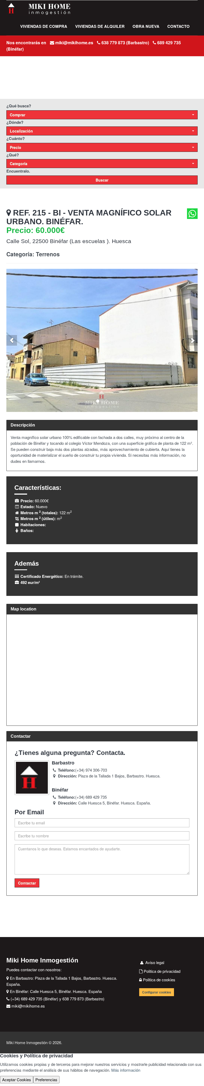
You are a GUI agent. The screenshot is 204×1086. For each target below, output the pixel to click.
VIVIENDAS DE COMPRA (43, 26)
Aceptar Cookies (16, 1079)
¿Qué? (12, 155)
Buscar (102, 180)
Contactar (27, 883)
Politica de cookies (158, 979)
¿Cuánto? (15, 138)
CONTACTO (178, 26)
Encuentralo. (18, 171)
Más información (125, 1070)
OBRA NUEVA (146, 26)
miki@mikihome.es (74, 42)
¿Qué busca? (18, 106)
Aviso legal (154, 962)
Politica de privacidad (161, 971)
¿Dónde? (14, 122)
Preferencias (46, 1079)
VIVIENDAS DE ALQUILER (100, 26)
